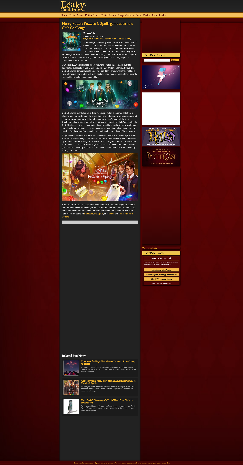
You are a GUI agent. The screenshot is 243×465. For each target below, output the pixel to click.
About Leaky (158, 15)
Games (121, 38)
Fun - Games (93, 38)
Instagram (98, 214)
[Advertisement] (100, 433)
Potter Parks (143, 15)
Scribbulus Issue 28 (161, 258)
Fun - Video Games (108, 38)
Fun (84, 38)
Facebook (88, 214)
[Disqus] (100, 257)
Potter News (76, 15)
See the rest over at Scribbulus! (161, 284)
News (127, 38)
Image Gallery (126, 15)
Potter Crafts (92, 15)
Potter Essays (108, 15)
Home (64, 15)
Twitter (111, 214)
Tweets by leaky (149, 248)
